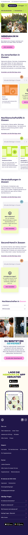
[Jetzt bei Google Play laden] (14, 385)
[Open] (26, 5)
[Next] (26, 80)
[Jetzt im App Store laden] (14, 381)
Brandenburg (18, 10)
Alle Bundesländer (6, 10)
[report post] (17, 97)
